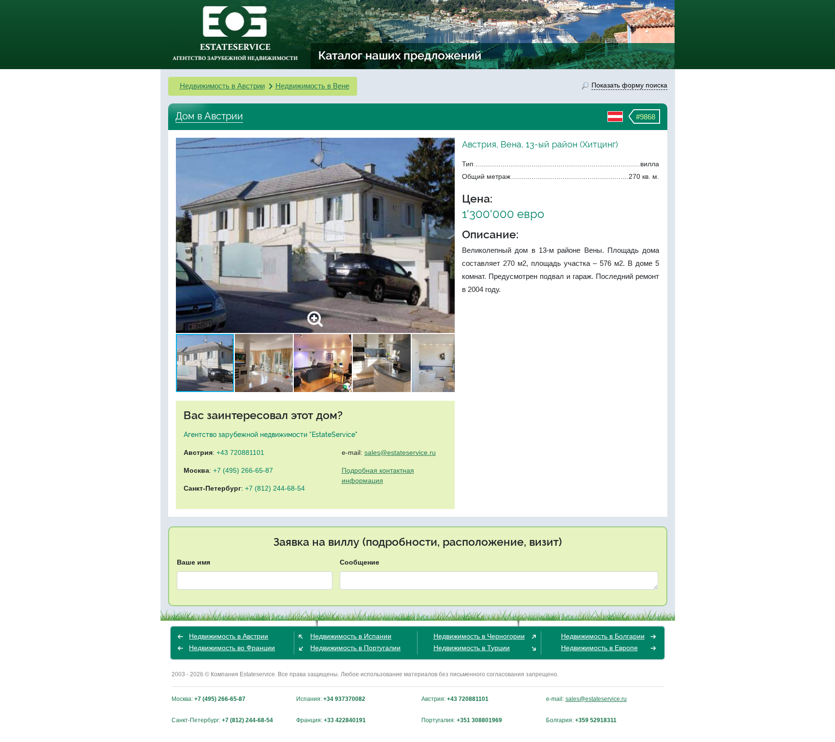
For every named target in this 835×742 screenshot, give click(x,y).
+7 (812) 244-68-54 (275, 488)
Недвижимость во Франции (232, 648)
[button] (446, 235)
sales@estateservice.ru (400, 452)
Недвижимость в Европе (599, 648)
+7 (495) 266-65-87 (243, 470)
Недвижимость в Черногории (479, 636)
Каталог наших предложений (400, 55)
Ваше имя (193, 562)
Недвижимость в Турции (471, 648)
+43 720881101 (240, 452)
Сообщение (359, 562)
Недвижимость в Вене (312, 86)
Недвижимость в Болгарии (603, 636)
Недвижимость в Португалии (355, 648)
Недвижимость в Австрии (222, 86)
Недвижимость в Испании (350, 636)
